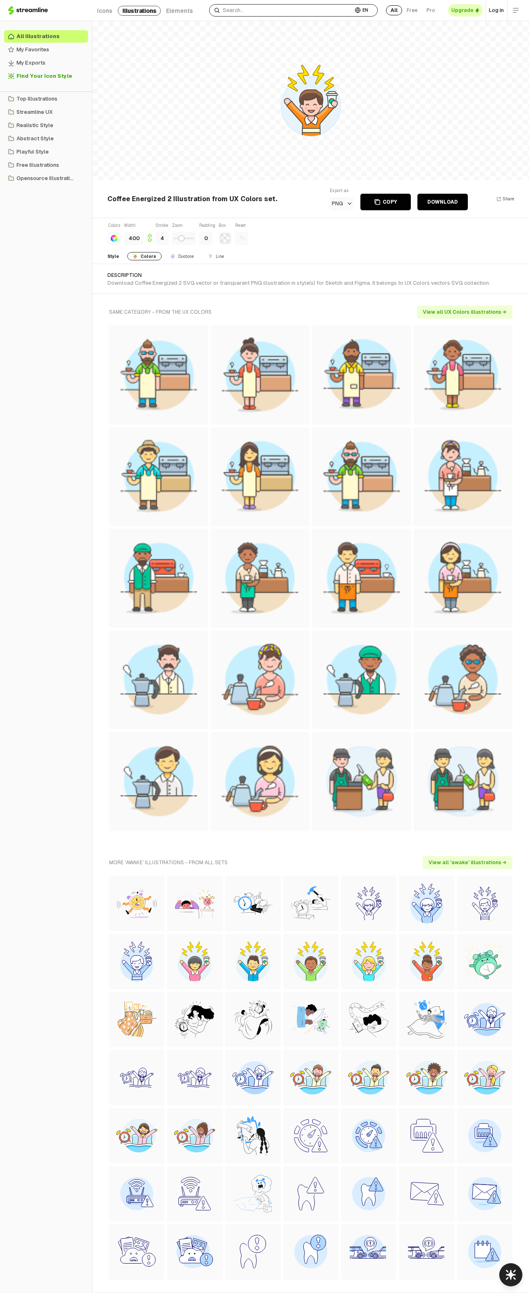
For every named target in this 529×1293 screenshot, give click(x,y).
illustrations (139, 10)
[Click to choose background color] (225, 238)
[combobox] (281, 10)
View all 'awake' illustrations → (468, 862)
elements (179, 10)
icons (104, 10)
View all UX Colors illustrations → (465, 312)
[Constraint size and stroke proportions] (149, 233)
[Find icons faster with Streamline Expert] (510, 1274)
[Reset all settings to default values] (241, 238)
